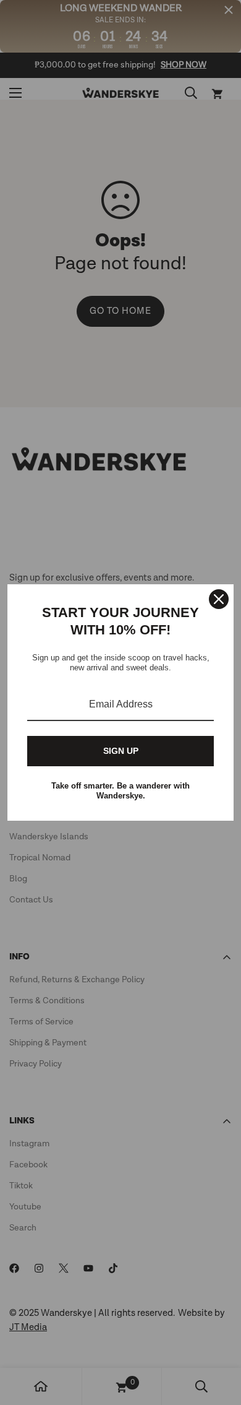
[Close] (219, 599)
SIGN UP (120, 751)
